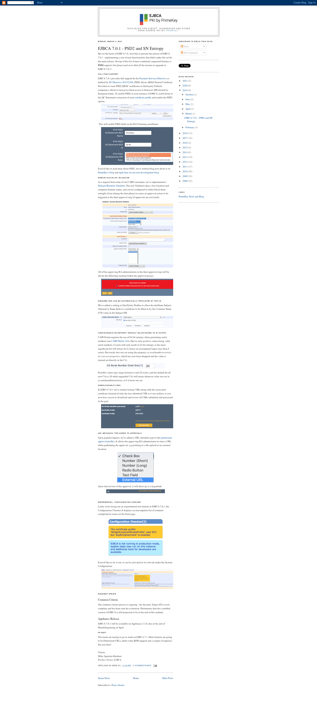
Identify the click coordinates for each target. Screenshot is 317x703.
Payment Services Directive (153, 78)
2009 (185, 176)
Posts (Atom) (118, 685)
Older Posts (167, 678)
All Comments (190, 52)
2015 (185, 147)
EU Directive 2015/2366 (121, 82)
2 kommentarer (142, 665)
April (188, 108)
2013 (185, 157)
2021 (185, 80)
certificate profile (143, 97)
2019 (185, 90)
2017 (185, 138)
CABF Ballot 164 (120, 341)
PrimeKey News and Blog (191, 196)
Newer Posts (104, 678)
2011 (185, 166)
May (188, 104)
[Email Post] (155, 665)
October (189, 94)
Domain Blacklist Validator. (111, 185)
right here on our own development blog (139, 172)
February (190, 127)
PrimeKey (172, 31)
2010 (185, 171)
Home (136, 678)
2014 (185, 152)
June (188, 99)
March (188, 113)
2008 (185, 180)
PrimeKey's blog (106, 172)
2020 (185, 85)
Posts (186, 46)
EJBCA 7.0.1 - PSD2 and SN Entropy (131, 48)
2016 (185, 142)
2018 (185, 133)
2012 (185, 161)
